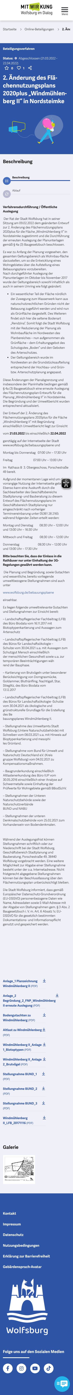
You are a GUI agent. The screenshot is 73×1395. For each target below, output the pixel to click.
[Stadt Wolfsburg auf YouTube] (35, 1368)
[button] (29, 68)
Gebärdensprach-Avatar (22, 1267)
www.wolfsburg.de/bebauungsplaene (28, 593)
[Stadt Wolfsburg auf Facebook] (8, 1368)
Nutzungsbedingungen (21, 1246)
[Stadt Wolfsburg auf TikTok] (49, 1368)
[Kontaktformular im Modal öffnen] (62, 1384)
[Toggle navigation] (64, 10)
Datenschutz (13, 1235)
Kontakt (9, 1214)
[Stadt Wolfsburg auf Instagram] (21, 1368)
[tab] (36, 177)
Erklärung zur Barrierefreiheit (26, 1256)
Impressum (12, 1224)
